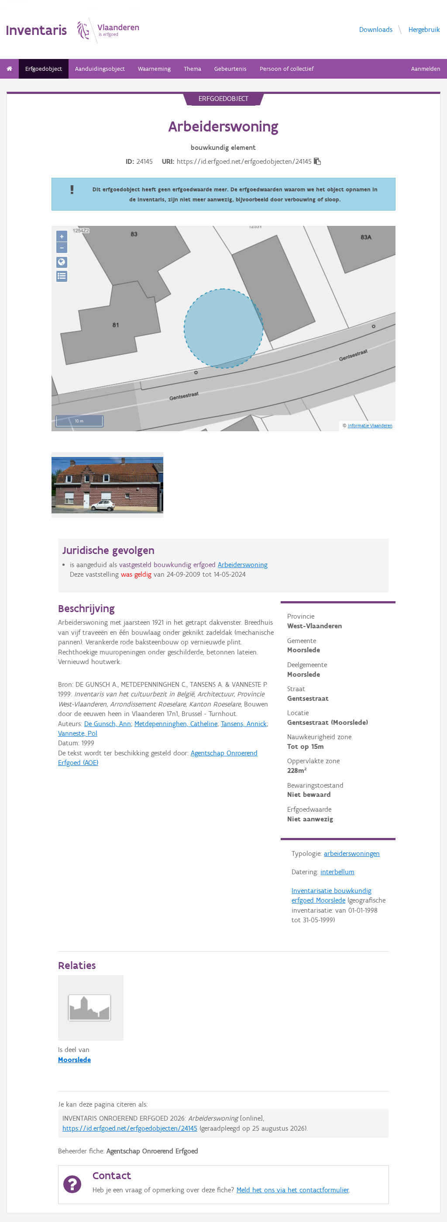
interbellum (337, 872)
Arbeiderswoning (243, 565)
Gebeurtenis (230, 69)
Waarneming (154, 69)
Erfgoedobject (43, 69)
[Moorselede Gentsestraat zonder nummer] (107, 485)
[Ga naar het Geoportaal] (61, 262)
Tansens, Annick (244, 724)
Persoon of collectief (286, 69)
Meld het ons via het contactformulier (293, 1190)
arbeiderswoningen (352, 853)
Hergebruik (424, 29)
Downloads (375, 29)
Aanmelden (425, 69)
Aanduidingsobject (100, 69)
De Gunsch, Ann (107, 724)
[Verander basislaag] (61, 276)
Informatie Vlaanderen (370, 425)
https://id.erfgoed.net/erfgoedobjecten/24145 (129, 1128)
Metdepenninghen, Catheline (175, 724)
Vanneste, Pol (77, 733)
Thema (192, 69)
